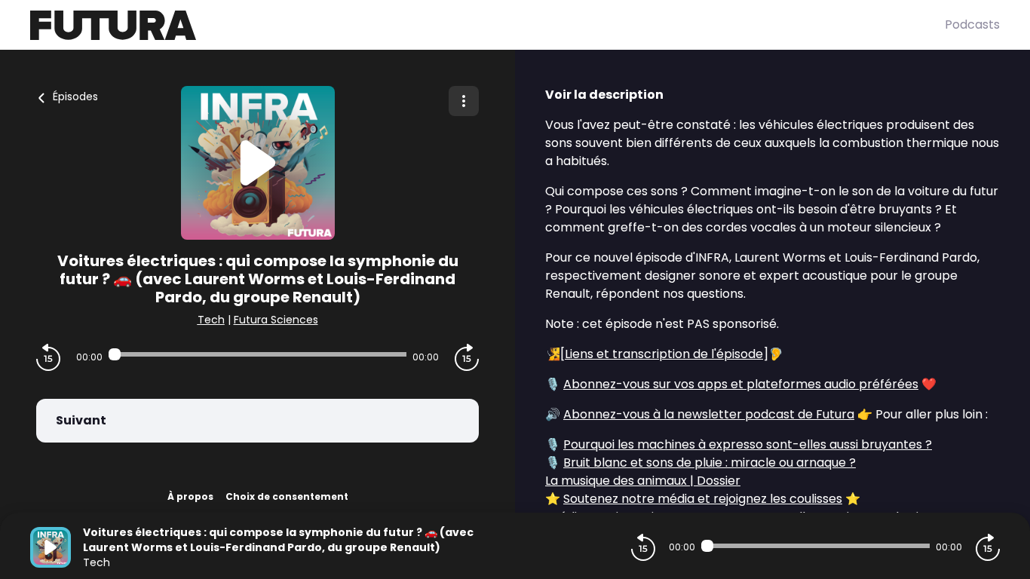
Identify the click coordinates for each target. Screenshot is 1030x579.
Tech (211, 319)
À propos (190, 496)
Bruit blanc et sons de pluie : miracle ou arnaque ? (709, 462)
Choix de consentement (286, 496)
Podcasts (972, 24)
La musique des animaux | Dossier (642, 480)
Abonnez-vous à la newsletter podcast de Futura (708, 414)
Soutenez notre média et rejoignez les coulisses (702, 498)
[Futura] (487, 25)
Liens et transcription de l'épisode (664, 354)
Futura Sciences (276, 319)
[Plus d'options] (464, 101)
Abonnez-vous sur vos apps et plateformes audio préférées (740, 384)
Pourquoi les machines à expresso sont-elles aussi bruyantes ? (747, 444)
